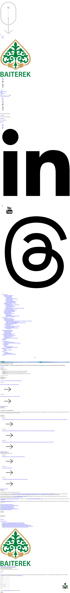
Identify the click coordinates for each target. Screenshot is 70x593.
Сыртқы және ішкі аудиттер (10, 306)
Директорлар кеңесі (9, 297)
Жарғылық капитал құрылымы (9, 310)
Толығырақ (2, 115)
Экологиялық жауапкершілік (9, 320)
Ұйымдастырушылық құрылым (11, 301)
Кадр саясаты (8, 325)
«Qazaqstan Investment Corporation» (47, 493)
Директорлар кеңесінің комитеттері (12, 298)
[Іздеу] (1, 90)
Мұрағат (5, 350)
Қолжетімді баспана (5, 341)
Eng (3, 37)
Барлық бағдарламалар (4, 488)
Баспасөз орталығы (5, 343)
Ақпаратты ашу (8, 328)
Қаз (2, 98)
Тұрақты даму (4, 317)
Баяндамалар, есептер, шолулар (9, 313)
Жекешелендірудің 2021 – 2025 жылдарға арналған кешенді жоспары (13, 456)
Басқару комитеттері (9, 299)
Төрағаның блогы (6, 96)
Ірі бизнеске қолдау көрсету (8, 336)
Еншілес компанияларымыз (10, 302)
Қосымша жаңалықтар (4, 406)
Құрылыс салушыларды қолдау (9, 342)
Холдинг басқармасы (9, 300)
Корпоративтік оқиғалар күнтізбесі (11, 347)
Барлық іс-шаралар (3, 521)
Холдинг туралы (5, 294)
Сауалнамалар (4, 338)
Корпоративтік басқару (8, 303)
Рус (2, 36)
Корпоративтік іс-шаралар (8, 346)
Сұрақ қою (2, 519)
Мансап (3, 351)
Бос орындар (6, 352)
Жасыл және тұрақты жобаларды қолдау (12, 321)
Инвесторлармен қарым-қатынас (7, 330)
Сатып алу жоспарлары (8, 349)
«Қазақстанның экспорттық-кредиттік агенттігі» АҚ (31, 493)
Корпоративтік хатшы (9, 305)
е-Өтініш (1, 96)
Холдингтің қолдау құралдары (7, 334)
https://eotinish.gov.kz (19, 575)
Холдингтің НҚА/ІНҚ (7, 312)
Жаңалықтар (6, 344)
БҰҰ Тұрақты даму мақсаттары (9, 319)
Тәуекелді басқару (9, 307)
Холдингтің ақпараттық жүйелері (9, 311)
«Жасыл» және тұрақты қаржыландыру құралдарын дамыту (16, 322)
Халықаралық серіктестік (8, 331)
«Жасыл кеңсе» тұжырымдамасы (11, 323)
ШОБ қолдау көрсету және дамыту (9, 335)
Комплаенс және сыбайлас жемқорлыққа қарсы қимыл (15, 308)
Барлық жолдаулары (3, 451)
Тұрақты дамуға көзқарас (8, 318)
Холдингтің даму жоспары (8, 295)
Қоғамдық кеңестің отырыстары (11, 309)
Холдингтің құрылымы (8, 296)
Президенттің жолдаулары (6, 348)
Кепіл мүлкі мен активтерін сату (9, 333)
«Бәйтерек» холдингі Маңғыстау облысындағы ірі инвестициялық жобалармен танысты (11, 380)
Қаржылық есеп (8, 314)
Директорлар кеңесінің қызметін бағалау (12, 304)
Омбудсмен (4, 339)
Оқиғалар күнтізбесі (7, 332)
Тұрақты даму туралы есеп (10, 316)
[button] (35, 357)
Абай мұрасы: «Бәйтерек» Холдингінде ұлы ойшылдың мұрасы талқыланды (9, 384)
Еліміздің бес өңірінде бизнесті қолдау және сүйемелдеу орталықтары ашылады (10, 396)
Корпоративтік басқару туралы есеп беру (12, 315)
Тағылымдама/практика (8, 353)
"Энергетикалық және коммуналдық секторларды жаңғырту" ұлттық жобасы (14, 479)
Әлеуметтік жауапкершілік (8, 324)
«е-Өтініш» (3, 574)
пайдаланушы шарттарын (7, 590)
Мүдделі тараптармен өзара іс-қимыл (12, 327)
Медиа (5, 345)
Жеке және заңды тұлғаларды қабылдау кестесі (8, 566)
